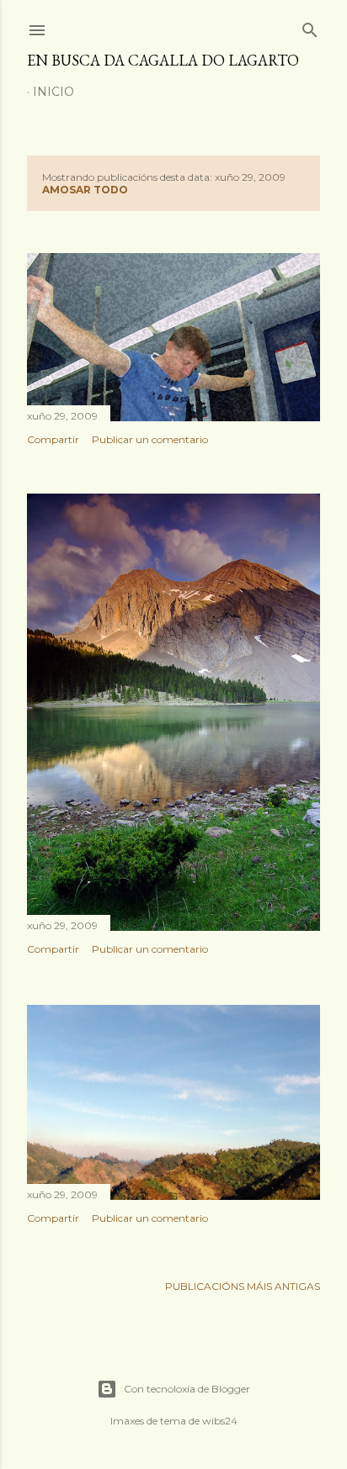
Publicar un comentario (150, 439)
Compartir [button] (53, 439)
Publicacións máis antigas (242, 1286)
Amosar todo (85, 189)
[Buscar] (310, 26)
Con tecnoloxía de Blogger (187, 1388)
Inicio (53, 91)
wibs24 (220, 1420)
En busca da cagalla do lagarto (163, 60)
